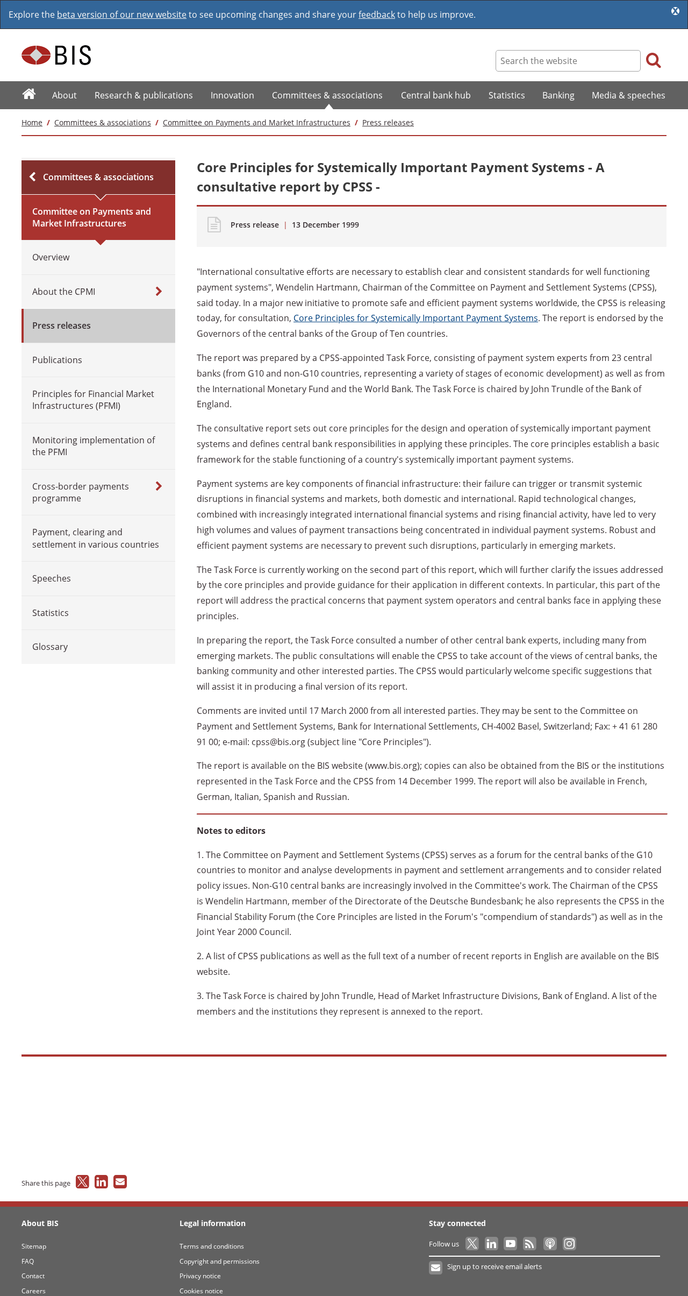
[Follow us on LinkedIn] (492, 1244)
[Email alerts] (436, 1268)
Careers (34, 1290)
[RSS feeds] (530, 1244)
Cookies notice (201, 1290)
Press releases (388, 122)
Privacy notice (200, 1275)
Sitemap (34, 1246)
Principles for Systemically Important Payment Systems (415, 318)
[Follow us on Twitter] (472, 1244)
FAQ (28, 1261)
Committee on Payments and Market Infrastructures (256, 122)
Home (32, 122)
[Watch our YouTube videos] (511, 1244)
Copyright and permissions (220, 1261)
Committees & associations (102, 122)
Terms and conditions (212, 1246)
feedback (377, 14)
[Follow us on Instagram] (569, 1244)
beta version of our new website (122, 14)
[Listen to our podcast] (549, 1244)
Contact (33, 1275)
